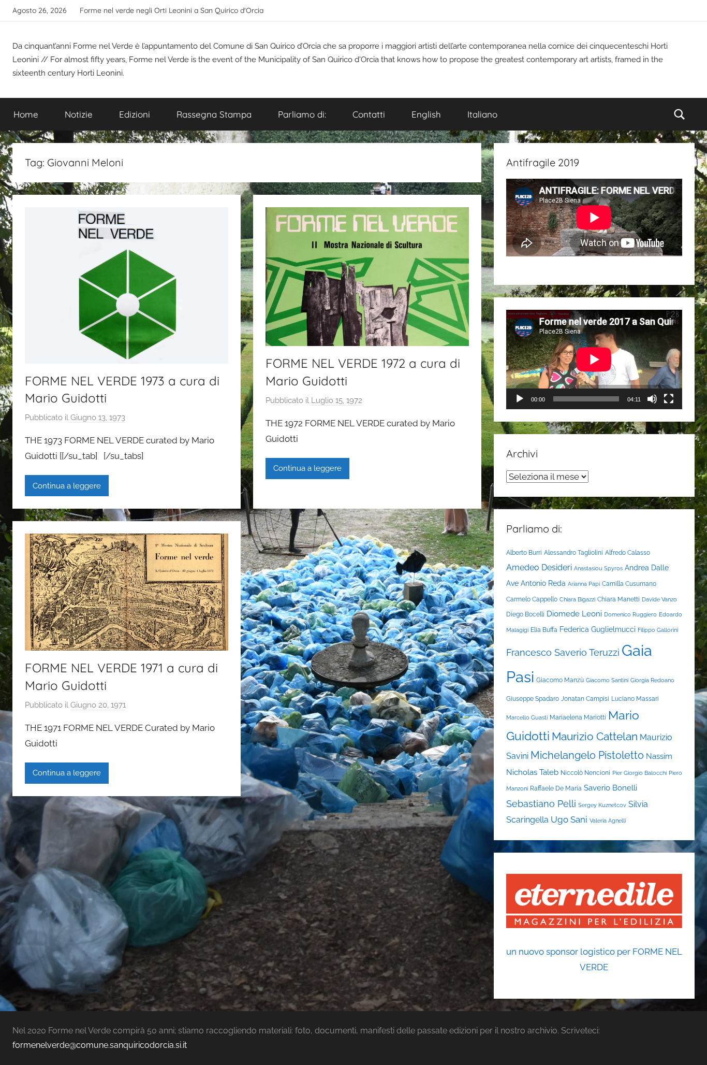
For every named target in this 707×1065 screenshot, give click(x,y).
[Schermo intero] (669, 399)
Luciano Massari (635, 698)
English (426, 114)
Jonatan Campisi (585, 698)
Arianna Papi (584, 584)
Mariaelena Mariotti (578, 717)
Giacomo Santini (607, 680)
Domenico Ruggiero (630, 614)
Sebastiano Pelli (541, 803)
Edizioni (134, 114)
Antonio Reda (543, 583)
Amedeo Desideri (539, 567)
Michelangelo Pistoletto (587, 755)
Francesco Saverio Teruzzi (563, 652)
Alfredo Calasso (627, 552)
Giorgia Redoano (652, 680)
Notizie (79, 114)
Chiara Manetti (618, 599)
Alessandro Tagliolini (573, 552)
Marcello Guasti (527, 717)
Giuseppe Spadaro (532, 698)
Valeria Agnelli (608, 820)
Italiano (482, 114)
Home (25, 114)
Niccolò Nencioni (585, 772)
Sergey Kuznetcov (602, 805)
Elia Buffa (544, 630)
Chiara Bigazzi (577, 599)
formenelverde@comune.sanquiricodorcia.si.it (99, 1045)
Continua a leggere (67, 486)
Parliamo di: (302, 114)
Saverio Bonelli (610, 787)
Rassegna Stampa (214, 114)
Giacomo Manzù (560, 680)
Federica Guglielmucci (597, 629)
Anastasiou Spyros (598, 568)
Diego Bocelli (525, 614)
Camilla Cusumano (629, 583)
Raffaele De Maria (556, 788)
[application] (594, 359)
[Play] (519, 399)
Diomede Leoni (574, 613)
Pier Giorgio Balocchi (639, 773)
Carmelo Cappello (531, 599)
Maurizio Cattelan (595, 736)
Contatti (368, 114)
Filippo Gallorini (658, 630)
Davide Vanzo (659, 599)
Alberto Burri (524, 552)
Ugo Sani (569, 819)
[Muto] (652, 399)
